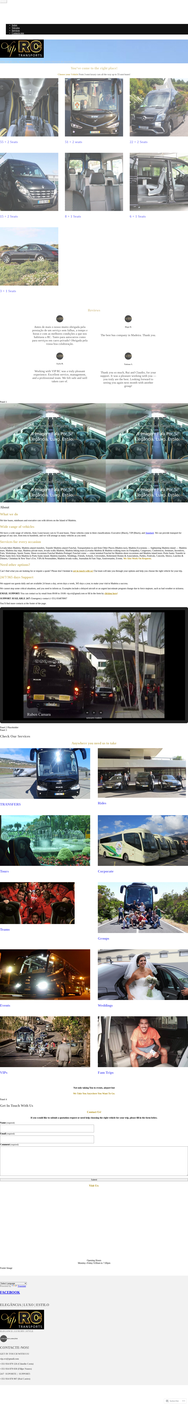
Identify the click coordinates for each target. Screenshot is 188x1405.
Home (9, 6)
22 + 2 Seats (138, 142)
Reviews (10, 20)
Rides (102, 803)
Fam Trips (106, 1072)
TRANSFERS (10, 804)
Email (7, 1133)
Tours (4, 871)
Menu (3, 1)
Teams (5, 929)
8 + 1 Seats (73, 216)
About (9, 9)
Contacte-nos (18, 33)
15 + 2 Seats (9, 216)
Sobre (14, 25)
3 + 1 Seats (8, 291)
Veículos (16, 28)
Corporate (106, 871)
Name (7, 1122)
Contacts (10, 17)
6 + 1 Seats (138, 216)
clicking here (110, 593)
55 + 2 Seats (9, 142)
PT (7, 22)
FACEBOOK (10, 1292)
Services (10, 14)
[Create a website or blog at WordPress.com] (1, 1389)
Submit (94, 1180)
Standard (150, 533)
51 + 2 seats (73, 142)
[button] (87, 712)
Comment (9, 1144)
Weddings (105, 1005)
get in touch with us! (83, 571)
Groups (103, 938)
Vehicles (10, 12)
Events (5, 1005)
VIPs (3, 1072)
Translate (22, 1286)
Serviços (16, 30)
